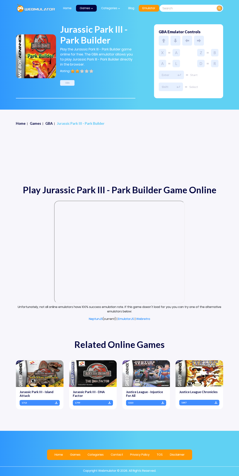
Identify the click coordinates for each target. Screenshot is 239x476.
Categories (96, 454)
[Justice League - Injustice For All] (146, 373)
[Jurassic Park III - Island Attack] (39, 373)
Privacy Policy (140, 454)
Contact (117, 454)
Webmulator (107, 471)
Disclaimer (177, 454)
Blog (131, 8)
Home (67, 8)
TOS (160, 454)
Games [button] (85, 8)
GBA (67, 82)
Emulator (148, 8)
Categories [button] (109, 8)
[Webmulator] (36, 8)
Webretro (143, 319)
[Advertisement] (119, 157)
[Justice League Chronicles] (199, 373)
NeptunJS (96, 319)
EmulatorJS (126, 319)
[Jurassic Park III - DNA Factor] (93, 373)
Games (75, 454)
